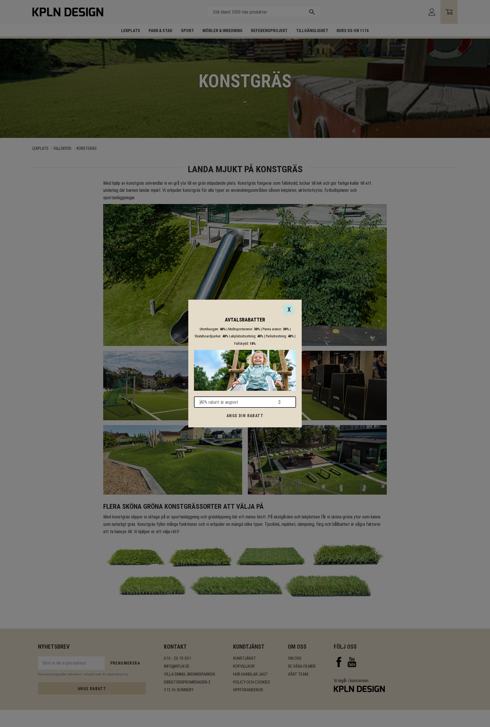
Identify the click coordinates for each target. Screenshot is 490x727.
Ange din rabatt (245, 415)
